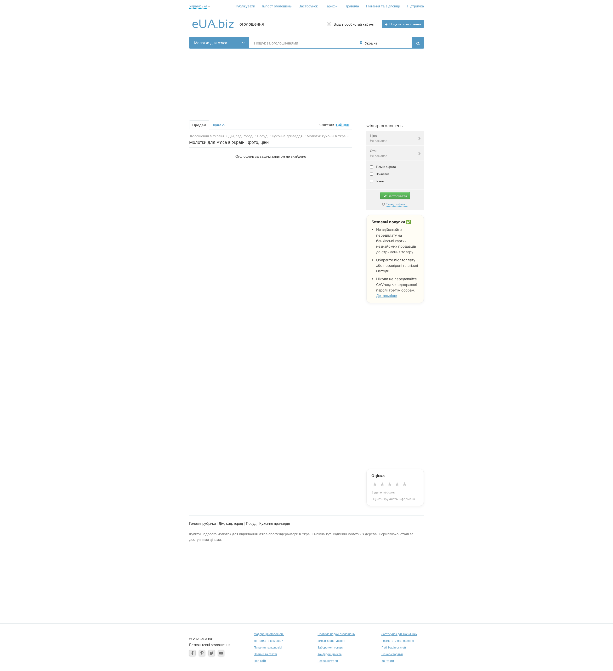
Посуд (251, 523)
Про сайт (260, 661)
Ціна (378, 138)
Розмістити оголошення (397, 640)
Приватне (382, 174)
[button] (209, 6)
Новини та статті (265, 654)
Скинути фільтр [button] (397, 204)
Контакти (387, 661)
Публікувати (245, 5)
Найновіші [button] (343, 125)
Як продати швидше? (268, 640)
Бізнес (380, 181)
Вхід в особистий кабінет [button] (354, 24)
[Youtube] (221, 653)
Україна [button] (371, 42)
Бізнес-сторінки (392, 654)
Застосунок (308, 5)
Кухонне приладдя (274, 523)
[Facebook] (192, 653)
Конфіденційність (329, 654)
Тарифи (331, 5)
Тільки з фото (385, 166)
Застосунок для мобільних (399, 634)
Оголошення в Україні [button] (206, 135)
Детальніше (386, 295)
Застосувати (397, 195)
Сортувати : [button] (327, 125)
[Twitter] (211, 653)
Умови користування (331, 640)
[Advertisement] (306, 82)
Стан (378, 153)
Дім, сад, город (231, 523)
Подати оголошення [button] (405, 24)
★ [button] (375, 484)
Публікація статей (393, 647)
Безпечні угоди (328, 661)
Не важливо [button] (378, 140)
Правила (352, 5)
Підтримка (415, 5)
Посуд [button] (262, 135)
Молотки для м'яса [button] (210, 42)
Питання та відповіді (383, 5)
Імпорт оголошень (277, 5)
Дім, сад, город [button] (240, 135)
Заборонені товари (331, 647)
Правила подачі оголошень (336, 634)
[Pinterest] (202, 653)
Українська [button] (198, 5)
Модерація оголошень (269, 634)
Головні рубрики (202, 523)
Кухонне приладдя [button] (287, 135)
